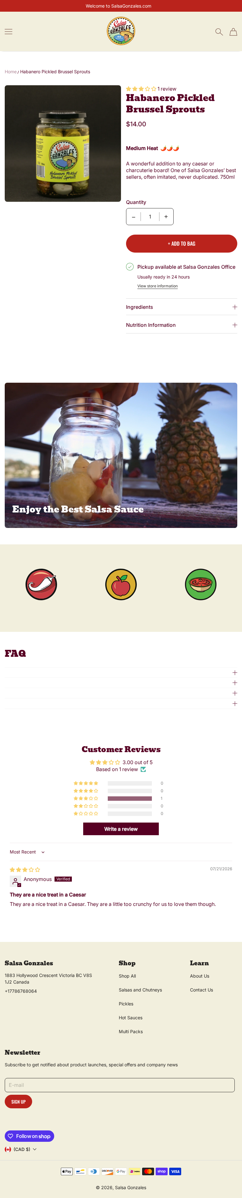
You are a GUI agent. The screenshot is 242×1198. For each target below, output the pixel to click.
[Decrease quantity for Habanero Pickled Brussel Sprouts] (133, 216)
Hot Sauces (130, 1017)
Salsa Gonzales (130, 1187)
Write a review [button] (121, 829)
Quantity (136, 202)
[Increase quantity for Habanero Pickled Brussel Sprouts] (166, 216)
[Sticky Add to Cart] (217, 1182)
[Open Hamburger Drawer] (8, 31)
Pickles (126, 1003)
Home (11, 71)
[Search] (219, 32)
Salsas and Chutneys (140, 989)
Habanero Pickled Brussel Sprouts (55, 71)
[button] (142, 89)
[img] (25, 869)
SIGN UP (18, 1101)
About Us (199, 976)
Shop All (127, 976)
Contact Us (201, 989)
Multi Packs (131, 1031)
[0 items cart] (233, 32)
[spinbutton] (150, 216)
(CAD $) (22, 1149)
